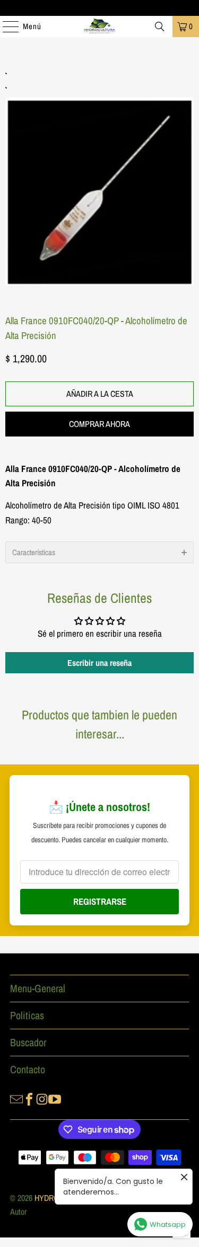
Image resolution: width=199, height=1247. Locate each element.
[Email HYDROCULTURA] (16, 1098)
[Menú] (5, 26)
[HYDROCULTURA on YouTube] (54, 1098)
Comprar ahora (99, 424)
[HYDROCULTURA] (100, 26)
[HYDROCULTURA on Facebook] (29, 1098)
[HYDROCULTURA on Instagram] (42, 1098)
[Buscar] (160, 26)
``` (99, 179)
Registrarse (99, 901)
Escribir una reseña (99, 663)
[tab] (99, 552)
